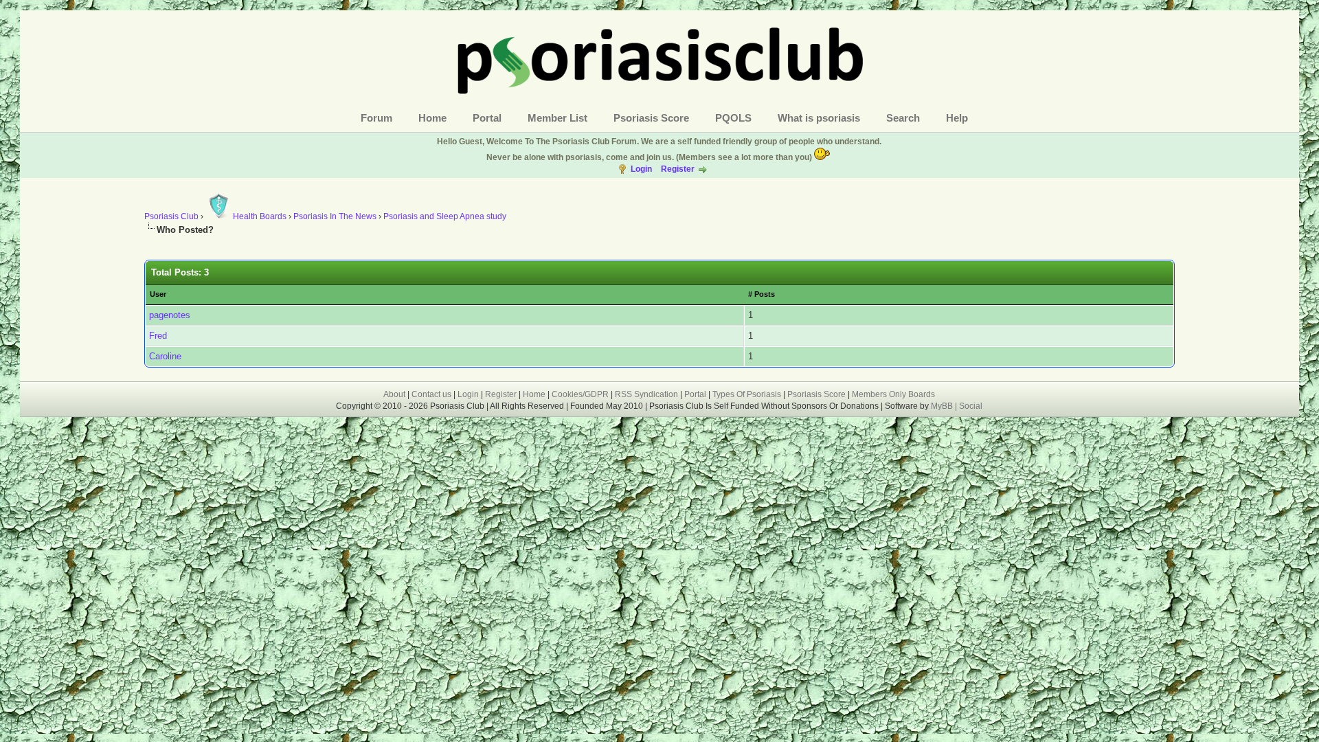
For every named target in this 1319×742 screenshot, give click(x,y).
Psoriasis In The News (334, 216)
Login (641, 169)
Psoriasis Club (171, 216)
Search (903, 118)
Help (957, 118)
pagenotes (169, 315)
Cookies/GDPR (580, 394)
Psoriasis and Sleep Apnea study (444, 216)
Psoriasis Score (651, 118)
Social (970, 406)
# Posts (761, 294)
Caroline (165, 356)
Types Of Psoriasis (746, 394)
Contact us (431, 394)
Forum (376, 118)
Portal (487, 118)
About (394, 394)
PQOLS (733, 118)
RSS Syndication (646, 394)
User (158, 294)
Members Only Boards (893, 394)
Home (432, 118)
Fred (158, 335)
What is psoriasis (819, 118)
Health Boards (259, 216)
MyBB (943, 406)
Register (678, 169)
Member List (557, 118)
